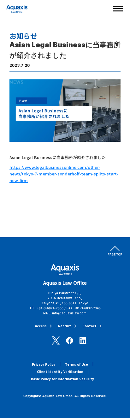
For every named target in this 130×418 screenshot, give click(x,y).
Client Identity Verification (60, 371)
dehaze (118, 8)
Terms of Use (76, 364)
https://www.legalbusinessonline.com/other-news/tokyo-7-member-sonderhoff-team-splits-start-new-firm (63, 173)
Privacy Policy (43, 364)
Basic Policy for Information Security (62, 379)
